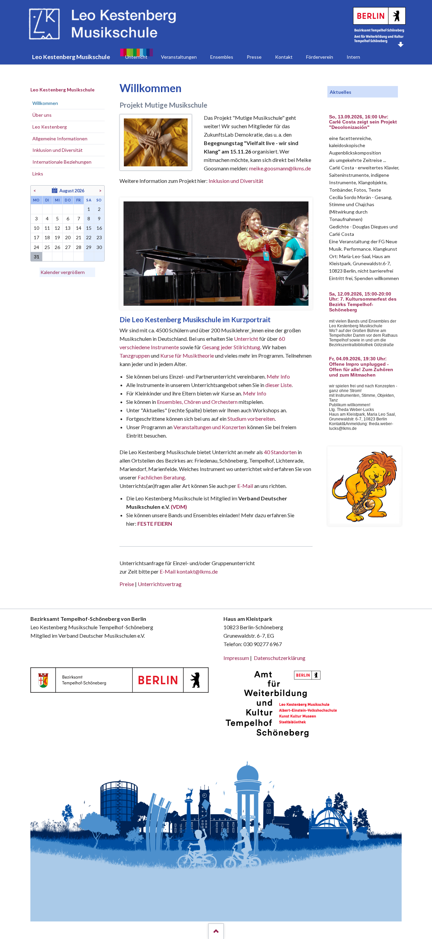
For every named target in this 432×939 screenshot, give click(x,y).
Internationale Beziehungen (61, 162)
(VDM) (179, 506)
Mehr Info (278, 376)
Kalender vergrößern (62, 272)
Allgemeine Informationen (59, 138)
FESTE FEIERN (154, 523)
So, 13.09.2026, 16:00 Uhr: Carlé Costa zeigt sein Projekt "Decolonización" (363, 122)
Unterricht (246, 338)
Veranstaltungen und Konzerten (209, 427)
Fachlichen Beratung (161, 477)
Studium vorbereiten (251, 418)
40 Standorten (280, 452)
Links (37, 173)
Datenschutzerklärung (279, 658)
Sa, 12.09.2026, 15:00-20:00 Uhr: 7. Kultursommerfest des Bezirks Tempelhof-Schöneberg (363, 302)
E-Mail (245, 485)
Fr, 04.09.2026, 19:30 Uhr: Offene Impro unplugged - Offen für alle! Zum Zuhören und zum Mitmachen (361, 366)
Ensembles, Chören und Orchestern (197, 401)
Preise (126, 584)
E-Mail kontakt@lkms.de (188, 571)
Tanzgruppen (135, 355)
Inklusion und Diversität (236, 180)
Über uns (42, 115)
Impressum (236, 658)
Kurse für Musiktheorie (187, 355)
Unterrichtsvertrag (160, 584)
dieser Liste (278, 385)
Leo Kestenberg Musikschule (62, 89)
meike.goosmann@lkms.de (280, 168)
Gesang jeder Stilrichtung (231, 347)
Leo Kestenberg (49, 127)
